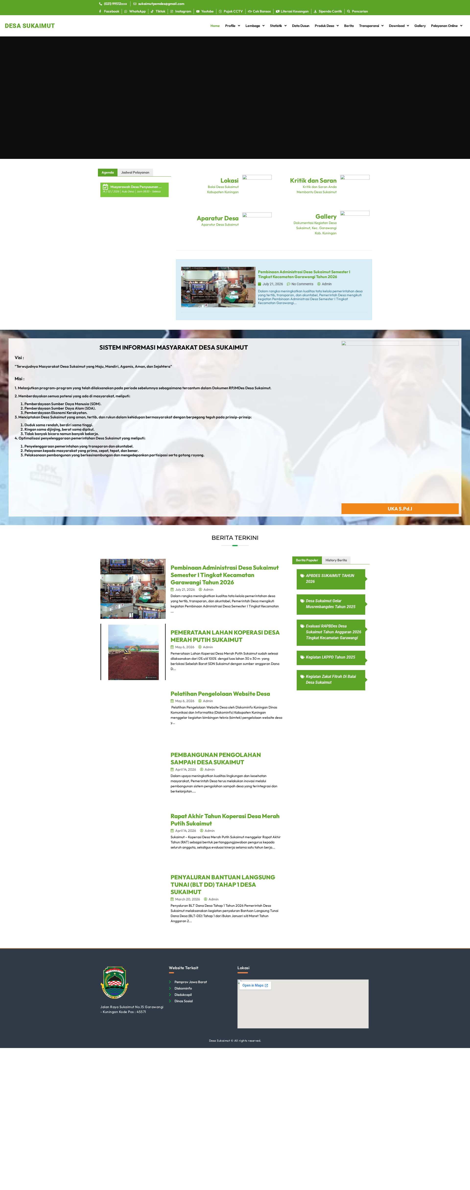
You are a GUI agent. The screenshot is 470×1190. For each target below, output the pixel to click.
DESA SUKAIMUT (30, 25)
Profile (230, 26)
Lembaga (253, 26)
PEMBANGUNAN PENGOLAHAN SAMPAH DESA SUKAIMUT (216, 758)
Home (215, 26)
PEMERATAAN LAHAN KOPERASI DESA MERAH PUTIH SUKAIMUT (225, 636)
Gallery (419, 26)
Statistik (276, 26)
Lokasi (230, 180)
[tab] (108, 172)
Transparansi (369, 26)
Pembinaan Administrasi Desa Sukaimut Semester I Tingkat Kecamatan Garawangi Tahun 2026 (225, 575)
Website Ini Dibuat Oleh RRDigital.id (366, 963)
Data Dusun (300, 26)
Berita (348, 26)
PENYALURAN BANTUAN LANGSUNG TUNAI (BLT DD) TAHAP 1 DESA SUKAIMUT (223, 884)
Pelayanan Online (444, 26)
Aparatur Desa (218, 218)
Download (396, 26)
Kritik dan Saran (313, 180)
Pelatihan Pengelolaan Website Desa (220, 693)
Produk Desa (324, 26)
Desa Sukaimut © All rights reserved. (235, 1040)
